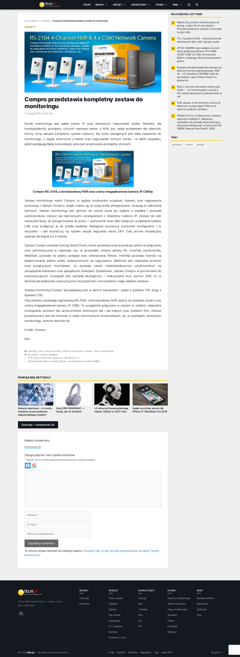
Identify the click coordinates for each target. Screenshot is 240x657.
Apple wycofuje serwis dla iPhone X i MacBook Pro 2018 (150, 410)
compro (44, 354)
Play (140, 603)
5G (139, 620)
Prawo (171, 620)
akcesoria (33, 354)
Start (87, 4)
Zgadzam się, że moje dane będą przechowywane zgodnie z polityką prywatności (61, 460)
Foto (199, 615)
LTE (140, 626)
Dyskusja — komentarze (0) (38, 424)
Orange (142, 598)
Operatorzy (139, 4)
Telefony (113, 603)
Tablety (113, 609)
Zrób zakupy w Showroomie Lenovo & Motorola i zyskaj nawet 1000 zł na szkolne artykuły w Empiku (198, 106)
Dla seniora (114, 615)
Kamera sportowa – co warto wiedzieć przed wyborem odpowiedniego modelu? (35, 411)
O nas (111, 652)
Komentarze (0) (32, 446)
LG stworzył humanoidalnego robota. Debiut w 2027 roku (111, 410)
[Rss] (21, 613)
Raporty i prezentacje (179, 598)
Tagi (156, 652)
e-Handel (172, 626)
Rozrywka (202, 603)
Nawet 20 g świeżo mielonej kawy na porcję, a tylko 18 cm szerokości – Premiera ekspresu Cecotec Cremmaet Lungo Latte (199, 27)
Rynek (160, 4)
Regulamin (145, 652)
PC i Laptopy (115, 626)
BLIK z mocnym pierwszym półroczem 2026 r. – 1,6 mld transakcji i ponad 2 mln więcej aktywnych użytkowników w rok (199, 91)
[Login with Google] (34, 465)
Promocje (84, 598)
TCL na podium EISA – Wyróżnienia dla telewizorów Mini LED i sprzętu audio (199, 40)
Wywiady (172, 615)
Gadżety (45, 20)
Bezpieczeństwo (205, 598)
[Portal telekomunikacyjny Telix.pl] (30, 592)
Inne (175, 4)
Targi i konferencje (103, 351)
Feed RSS (167, 652)
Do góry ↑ (216, 652)
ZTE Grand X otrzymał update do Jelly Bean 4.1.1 (54, 358)
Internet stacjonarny (73, 351)
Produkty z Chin (117, 637)
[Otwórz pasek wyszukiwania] (197, 4)
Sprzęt (117, 4)
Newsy (99, 4)
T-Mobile (142, 609)
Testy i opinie (116, 598)
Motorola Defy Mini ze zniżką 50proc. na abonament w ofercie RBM (63, 361)
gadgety (53, 354)
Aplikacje (202, 609)
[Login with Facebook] (28, 465)
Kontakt (121, 652)
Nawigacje (114, 620)
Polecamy (84, 603)
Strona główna (31, 20)
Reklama (172, 632)
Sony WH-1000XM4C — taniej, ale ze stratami (70, 410)
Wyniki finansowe (177, 603)
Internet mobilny (52, 351)
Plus (140, 615)
